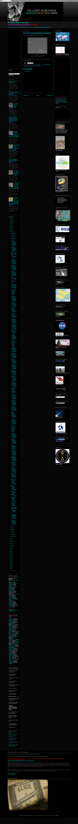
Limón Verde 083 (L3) (13, 741)
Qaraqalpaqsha (12, 649)
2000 (11, 561)
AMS (29, 27)
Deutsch (14, 623)
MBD (43, 27)
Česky (17, 622)
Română (10, 650)
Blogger (57, 815)
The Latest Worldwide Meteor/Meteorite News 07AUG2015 (14, 435)
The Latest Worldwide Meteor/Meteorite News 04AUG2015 (14, 458)
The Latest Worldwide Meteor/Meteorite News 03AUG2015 (14, 470)
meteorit (10, 585)
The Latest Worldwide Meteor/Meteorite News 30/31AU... (14, 243)
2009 (11, 546)
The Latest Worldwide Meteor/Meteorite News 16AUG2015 (14, 361)
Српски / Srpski (12, 656)
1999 (11, 563)
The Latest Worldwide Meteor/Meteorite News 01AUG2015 (14, 522)
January (12, 536)
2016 (11, 230)
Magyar (10, 641)
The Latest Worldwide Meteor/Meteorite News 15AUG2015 (14, 366)
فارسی (14, 629)
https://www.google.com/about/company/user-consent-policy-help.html (21, 760)
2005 (11, 553)
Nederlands (15, 643)
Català (10, 622)
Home (37, 95)
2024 (11, 220)
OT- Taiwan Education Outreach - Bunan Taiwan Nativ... (13, 292)
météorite (10, 584)
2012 (11, 541)
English (14, 580)
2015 (11, 231)
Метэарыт (11, 603)
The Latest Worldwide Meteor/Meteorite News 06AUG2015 (14, 441)
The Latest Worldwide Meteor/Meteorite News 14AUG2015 (14, 372)
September (13, 238)
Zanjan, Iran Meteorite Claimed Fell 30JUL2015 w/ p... (14, 475)
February (13, 534)
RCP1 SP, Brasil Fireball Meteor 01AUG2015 (13, 487)
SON (35, 27)
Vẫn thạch (11, 605)
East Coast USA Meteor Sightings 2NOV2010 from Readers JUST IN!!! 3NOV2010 (14, 161)
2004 (11, 555)
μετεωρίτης (11, 599)
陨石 (9, 589)
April (12, 531)
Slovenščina (11, 655)
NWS (37, 27)
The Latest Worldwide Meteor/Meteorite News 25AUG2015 (14, 273)
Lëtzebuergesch (12, 639)
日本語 (14, 644)
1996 (11, 566)
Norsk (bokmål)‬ (12, 645)
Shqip (10, 653)
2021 (11, 221)
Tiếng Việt (10, 661)
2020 (11, 223)
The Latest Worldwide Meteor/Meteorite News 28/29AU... (14, 249)
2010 (11, 545)
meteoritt (10, 598)
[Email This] (28, 63)
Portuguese (15, 583)
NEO (27, 27)
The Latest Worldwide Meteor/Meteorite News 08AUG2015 (14, 421)
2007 (11, 550)
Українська (11, 660)
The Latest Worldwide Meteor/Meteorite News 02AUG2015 (14, 516)
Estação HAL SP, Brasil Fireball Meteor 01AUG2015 (13, 499)
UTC (49, 27)
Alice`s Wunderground (11, 774)
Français (10, 630)
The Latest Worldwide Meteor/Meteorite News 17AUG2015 (14, 355)
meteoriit (10, 602)
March (12, 532)
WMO (40, 27)
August (12, 239)
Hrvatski (12, 632)
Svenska (10, 658)
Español (10, 626)
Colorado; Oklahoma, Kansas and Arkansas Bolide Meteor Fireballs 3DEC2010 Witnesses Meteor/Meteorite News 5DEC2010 (13, 119)
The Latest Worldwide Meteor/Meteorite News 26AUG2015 (14, 267)
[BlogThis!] (29, 63)
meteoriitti (10, 597)
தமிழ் (18, 658)
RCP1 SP (29, 65)
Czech (13, 590)
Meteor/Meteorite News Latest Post (14, 27)
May (12, 529)
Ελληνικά (10, 625)
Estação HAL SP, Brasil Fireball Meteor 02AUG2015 (13, 481)
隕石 (9, 588)
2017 (11, 228)
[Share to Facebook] (31, 63)
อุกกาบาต (10, 607)
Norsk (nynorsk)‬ (12, 646)
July (12, 526)
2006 (11, 551)
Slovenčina (11, 654)
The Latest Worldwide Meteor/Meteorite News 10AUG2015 (14, 402)
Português (11, 648)
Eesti (14, 624)
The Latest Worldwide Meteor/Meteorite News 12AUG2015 (14, 384)
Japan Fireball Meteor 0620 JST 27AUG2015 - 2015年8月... (14, 255)
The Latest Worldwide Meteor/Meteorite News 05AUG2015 (14, 452)
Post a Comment (28, 71)
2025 (11, 218)
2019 (11, 225)
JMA (47, 27)
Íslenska (10, 634)
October (12, 236)
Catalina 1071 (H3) (12, 735)
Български (11, 621)
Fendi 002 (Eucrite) (12, 738)
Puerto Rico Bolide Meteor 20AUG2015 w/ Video (13, 310)
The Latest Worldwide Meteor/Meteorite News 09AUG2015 (14, 408)
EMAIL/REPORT (23, 27)
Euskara (10, 628)
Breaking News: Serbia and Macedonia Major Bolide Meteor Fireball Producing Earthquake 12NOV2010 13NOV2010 (14, 201)
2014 (11, 538)
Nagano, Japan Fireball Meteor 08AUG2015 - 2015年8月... (13, 415)
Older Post (49, 95)
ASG (33, 27)
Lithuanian (15, 594)
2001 (11, 560)
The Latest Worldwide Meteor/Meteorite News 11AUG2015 (14, 396)
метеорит (10, 587)
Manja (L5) (11, 733)
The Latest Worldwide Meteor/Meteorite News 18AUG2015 (14, 349)
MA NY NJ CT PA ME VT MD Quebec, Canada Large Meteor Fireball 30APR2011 (14, 147)
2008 (11, 548)
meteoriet (10, 595)
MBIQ (45, 27)
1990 (11, 568)
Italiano (10, 635)
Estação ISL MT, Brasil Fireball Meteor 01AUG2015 (13, 493)
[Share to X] (30, 63)
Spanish (10, 583)
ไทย (13, 659)
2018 (11, 226)
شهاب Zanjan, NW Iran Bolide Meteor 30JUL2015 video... (13, 390)
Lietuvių (10, 640)
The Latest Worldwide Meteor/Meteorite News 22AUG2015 (14, 304)
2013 (11, 540)
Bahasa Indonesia (12, 633)
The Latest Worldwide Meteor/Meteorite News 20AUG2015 (14, 326)
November (13, 234)
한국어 (17, 631)
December (13, 233)
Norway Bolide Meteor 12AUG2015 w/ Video (13, 332)
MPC (31, 27)
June (12, 527)
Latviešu (15, 637)
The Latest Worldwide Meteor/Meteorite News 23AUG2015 (14, 298)
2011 (11, 543)
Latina (14, 636)
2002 (11, 558)
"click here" (25, 22)
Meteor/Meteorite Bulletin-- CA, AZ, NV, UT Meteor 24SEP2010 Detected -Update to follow (14, 186)
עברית (17, 635)
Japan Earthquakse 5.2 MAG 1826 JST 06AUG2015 (14, 447)
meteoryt (10, 596)
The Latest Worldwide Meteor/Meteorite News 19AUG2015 (14, 336)
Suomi (10, 657)
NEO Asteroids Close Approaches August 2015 (14, 315)
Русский (10, 652)
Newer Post (25, 95)
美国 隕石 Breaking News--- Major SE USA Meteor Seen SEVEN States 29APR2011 (14, 134)
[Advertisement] (37, 83)
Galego (10, 631)
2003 (11, 556)
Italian (17, 580)
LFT (41, 27)
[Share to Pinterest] (32, 63)
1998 (11, 565)
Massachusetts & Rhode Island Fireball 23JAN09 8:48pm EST (16, 172)
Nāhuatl (17, 642)
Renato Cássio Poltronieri (36, 65)
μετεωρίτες (16, 599)
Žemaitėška (11, 662)
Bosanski (10, 620)
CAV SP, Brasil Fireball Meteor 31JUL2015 (13, 504)
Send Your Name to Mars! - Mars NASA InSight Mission (14, 343)
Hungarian (11, 591)
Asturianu (11, 618)
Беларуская (11, 619)
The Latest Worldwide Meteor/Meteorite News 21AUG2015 (14, 320)
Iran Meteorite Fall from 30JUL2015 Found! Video (13, 464)
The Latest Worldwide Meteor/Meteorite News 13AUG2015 (14, 378)
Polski (10, 647)
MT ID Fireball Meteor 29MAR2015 (13, 82)
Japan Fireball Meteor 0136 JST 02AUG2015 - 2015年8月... (14, 510)
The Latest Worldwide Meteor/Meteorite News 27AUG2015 (14, 261)
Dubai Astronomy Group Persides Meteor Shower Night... (13, 428)
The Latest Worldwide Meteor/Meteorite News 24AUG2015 (14, 285)
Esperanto (11, 627)
